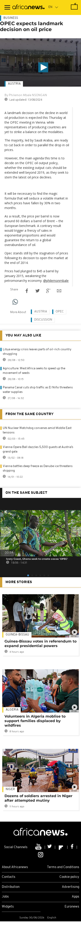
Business (10, 18)
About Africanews (15, 867)
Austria (14, 83)
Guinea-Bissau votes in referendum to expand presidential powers (40, 643)
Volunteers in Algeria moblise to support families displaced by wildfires (34, 721)
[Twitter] (50, 847)
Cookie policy (69, 877)
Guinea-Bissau (17, 634)
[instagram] (40, 854)
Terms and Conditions (63, 867)
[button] (43, 67)
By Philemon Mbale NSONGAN (25, 95)
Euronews (72, 906)
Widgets (8, 906)
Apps (75, 896)
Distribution (11, 887)
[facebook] (72, 847)
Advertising (70, 887)
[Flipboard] (61, 847)
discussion (43, 319)
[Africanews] (28, 7)
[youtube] (39, 847)
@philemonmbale (56, 280)
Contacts (8, 877)
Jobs (5, 896)
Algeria (12, 709)
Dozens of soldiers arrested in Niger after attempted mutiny (38, 798)
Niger (10, 789)
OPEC (60, 311)
